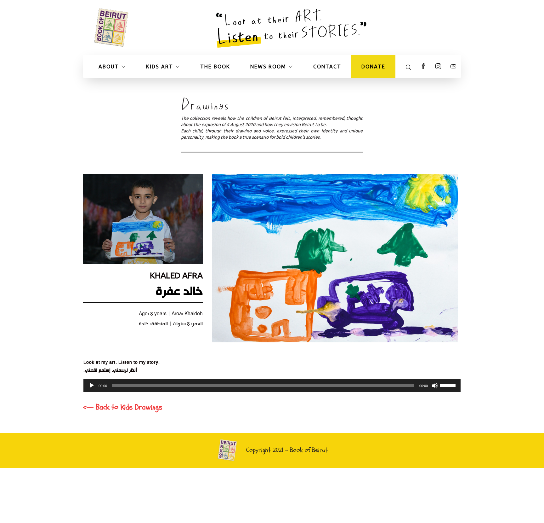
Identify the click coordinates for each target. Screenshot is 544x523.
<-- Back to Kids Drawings (122, 407)
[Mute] (435, 385)
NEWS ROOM (268, 66)
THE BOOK (215, 66)
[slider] (448, 385)
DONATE (373, 66)
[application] (272, 385)
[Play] (91, 385)
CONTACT (327, 66)
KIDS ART (159, 66)
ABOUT (109, 66)
